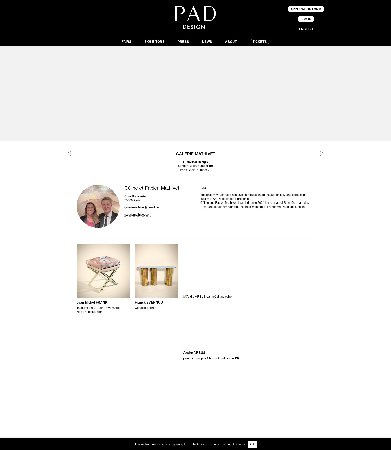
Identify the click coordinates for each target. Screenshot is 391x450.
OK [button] (252, 444)
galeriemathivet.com (137, 214)
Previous (69, 300)
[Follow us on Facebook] (69, 19)
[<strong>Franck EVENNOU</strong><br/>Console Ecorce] (156, 277)
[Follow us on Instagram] (83, 19)
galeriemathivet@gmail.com (142, 207)
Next (322, 300)
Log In (306, 19)
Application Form (306, 9)
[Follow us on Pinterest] (76, 19)
